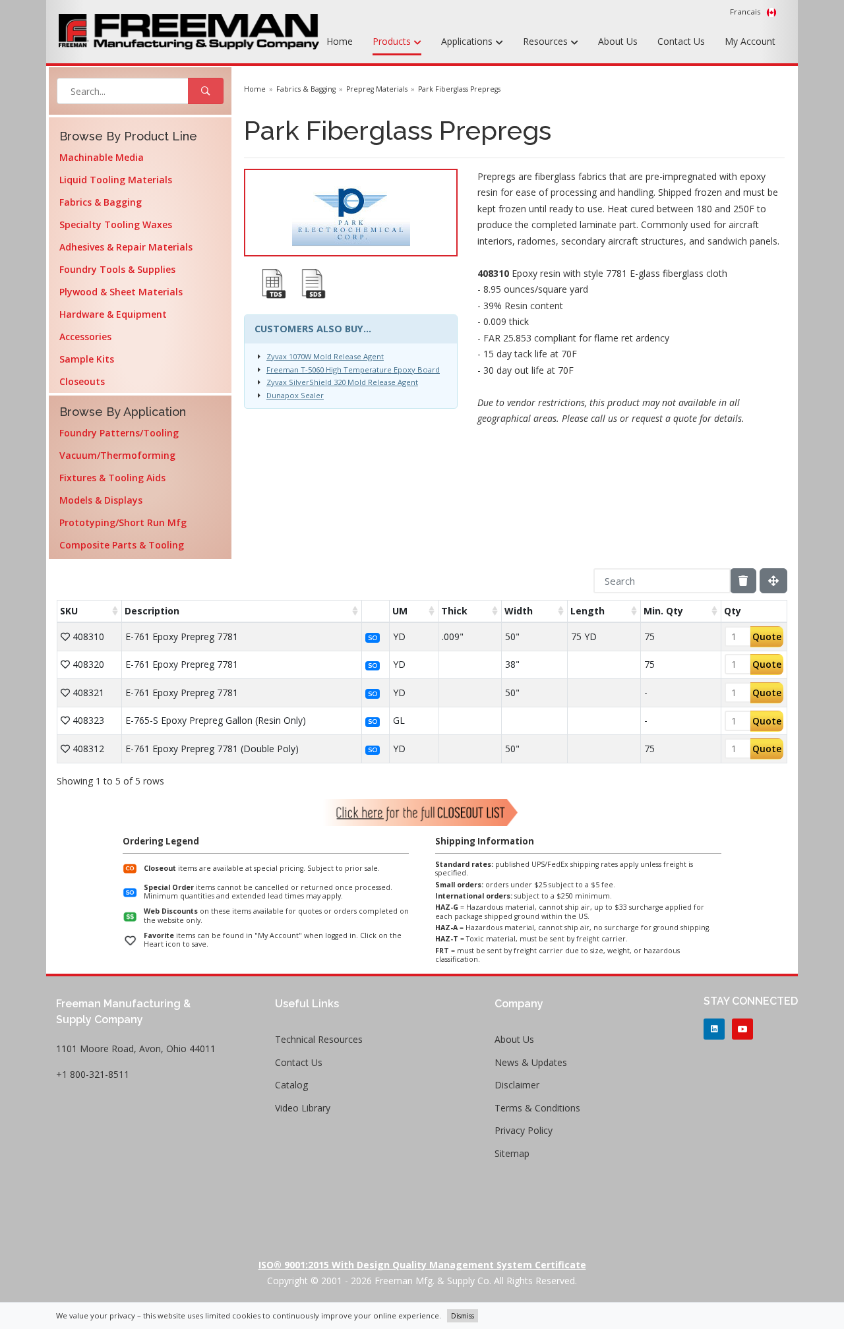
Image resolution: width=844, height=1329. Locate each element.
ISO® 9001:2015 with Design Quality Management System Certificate (422, 1264)
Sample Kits (86, 359)
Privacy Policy (524, 1130)
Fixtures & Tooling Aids (112, 477)
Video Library (302, 1108)
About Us (618, 41)
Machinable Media (101, 157)
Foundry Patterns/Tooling (119, 433)
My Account (750, 41)
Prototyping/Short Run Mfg (123, 522)
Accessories (85, 336)
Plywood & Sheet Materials (121, 291)
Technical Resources (319, 1039)
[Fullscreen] (773, 580)
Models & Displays (100, 500)
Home (339, 41)
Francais (746, 11)
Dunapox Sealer (295, 395)
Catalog (291, 1084)
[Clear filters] (743, 580)
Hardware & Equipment (113, 314)
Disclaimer (517, 1084)
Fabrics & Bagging (100, 202)
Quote (766, 636)
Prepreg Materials (376, 89)
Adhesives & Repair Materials (126, 247)
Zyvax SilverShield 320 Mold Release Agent (342, 382)
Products (393, 41)
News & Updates (531, 1062)
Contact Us (681, 41)
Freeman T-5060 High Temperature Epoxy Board (353, 369)
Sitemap (512, 1153)
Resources (546, 41)
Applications (468, 41)
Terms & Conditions (537, 1108)
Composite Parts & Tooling (121, 545)
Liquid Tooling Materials (115, 179)
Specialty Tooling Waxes (115, 224)
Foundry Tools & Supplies (117, 269)
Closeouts (82, 381)
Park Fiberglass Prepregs (459, 89)
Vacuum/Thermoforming (117, 455)
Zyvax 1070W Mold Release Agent (325, 356)
